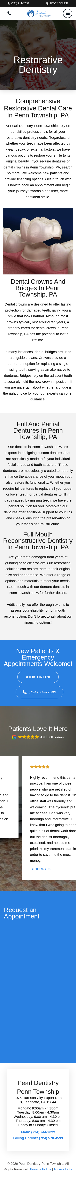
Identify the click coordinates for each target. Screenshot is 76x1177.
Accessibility (63, 1169)
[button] (67, 13)
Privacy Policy (40, 1169)
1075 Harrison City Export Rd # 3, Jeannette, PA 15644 (38, 1100)
